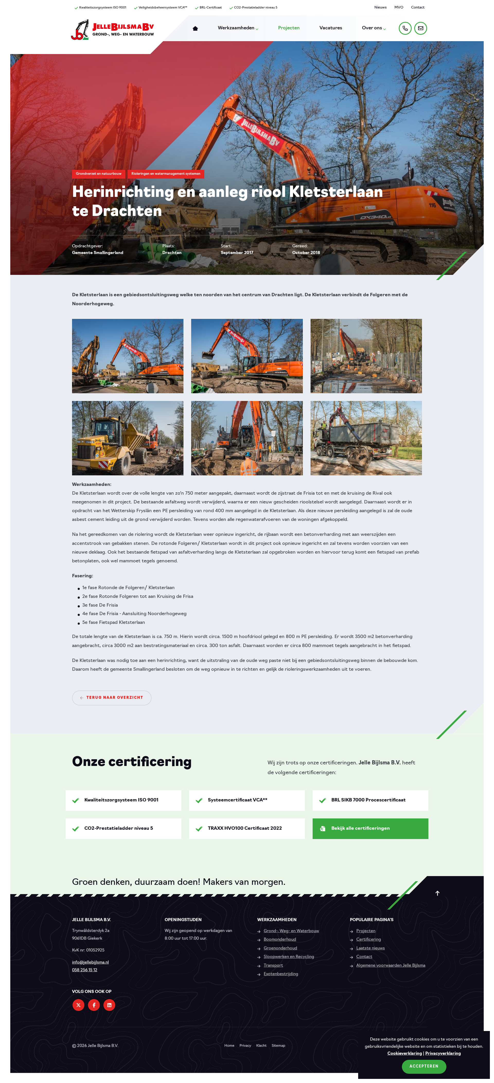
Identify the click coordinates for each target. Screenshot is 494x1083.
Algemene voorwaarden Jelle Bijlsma (390, 966)
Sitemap (278, 1046)
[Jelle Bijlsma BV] (112, 32)
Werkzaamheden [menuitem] (236, 28)
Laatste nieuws (370, 948)
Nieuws (380, 8)
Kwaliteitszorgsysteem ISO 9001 (102, 7)
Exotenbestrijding (281, 974)
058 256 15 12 (84, 970)
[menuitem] (195, 28)
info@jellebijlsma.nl (90, 962)
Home (229, 1046)
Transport (273, 966)
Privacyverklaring (443, 1054)
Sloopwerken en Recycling (289, 957)
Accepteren (424, 1067)
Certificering (368, 940)
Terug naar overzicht (114, 698)
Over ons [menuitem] (372, 28)
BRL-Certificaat (211, 7)
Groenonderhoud (280, 948)
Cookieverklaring (404, 1054)
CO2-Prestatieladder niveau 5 (255, 7)
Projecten (365, 931)
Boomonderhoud (280, 940)
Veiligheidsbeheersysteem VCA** (163, 7)
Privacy (245, 1046)
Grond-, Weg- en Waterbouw (291, 931)
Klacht (261, 1046)
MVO (398, 8)
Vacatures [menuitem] (331, 28)
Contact (418, 8)
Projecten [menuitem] (289, 28)
